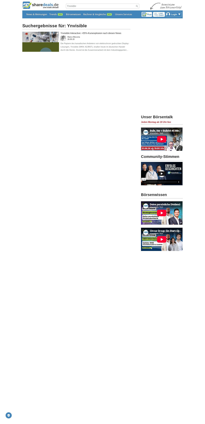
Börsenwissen (73, 14)
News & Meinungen (36, 14)
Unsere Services (123, 14)
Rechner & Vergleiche (94, 14)
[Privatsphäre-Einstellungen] (9, 415)
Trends (53, 14)
